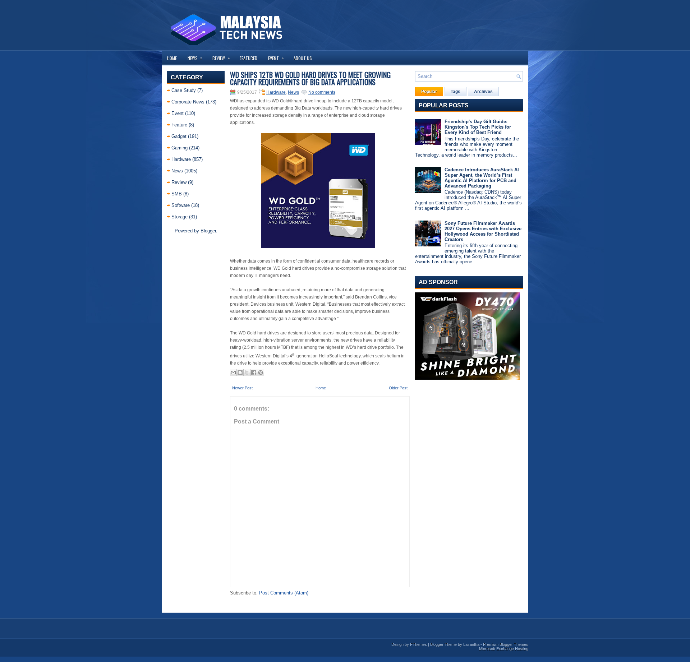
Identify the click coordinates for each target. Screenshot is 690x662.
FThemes (418, 644)
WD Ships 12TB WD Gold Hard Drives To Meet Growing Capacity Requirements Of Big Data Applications (310, 78)
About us (303, 58)
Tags (455, 91)
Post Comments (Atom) (283, 593)
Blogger (208, 230)
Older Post (398, 388)
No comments (321, 92)
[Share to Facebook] (253, 372)
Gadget (179, 136)
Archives (483, 91)
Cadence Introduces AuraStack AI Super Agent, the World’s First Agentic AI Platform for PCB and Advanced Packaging (482, 178)
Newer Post (242, 388)
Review (221, 58)
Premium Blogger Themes (505, 644)
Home (172, 58)
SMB (176, 193)
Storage (179, 216)
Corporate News (187, 102)
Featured (248, 58)
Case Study (183, 90)
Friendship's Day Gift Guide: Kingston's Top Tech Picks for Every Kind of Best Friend (478, 127)
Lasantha (471, 644)
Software (180, 205)
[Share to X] (246, 372)
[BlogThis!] (240, 372)
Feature (179, 125)
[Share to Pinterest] (260, 372)
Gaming (179, 148)
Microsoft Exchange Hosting (503, 649)
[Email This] (233, 372)
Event (276, 58)
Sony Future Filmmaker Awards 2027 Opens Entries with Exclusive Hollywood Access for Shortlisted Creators (483, 231)
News (195, 58)
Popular (429, 91)
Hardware (181, 159)
